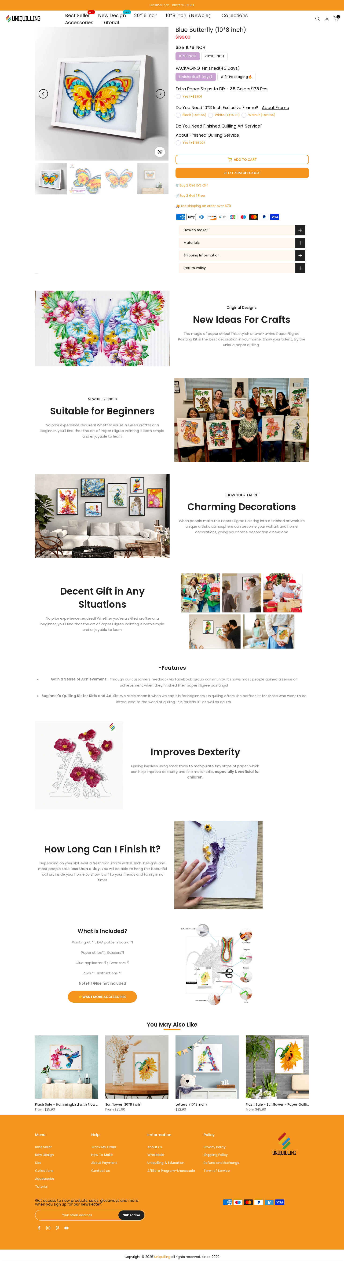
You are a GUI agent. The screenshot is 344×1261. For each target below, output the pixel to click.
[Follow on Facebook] (39, 1228)
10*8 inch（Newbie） (189, 15)
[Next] (160, 94)
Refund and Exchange (221, 1162)
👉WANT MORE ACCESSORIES (102, 996)
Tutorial (110, 22)
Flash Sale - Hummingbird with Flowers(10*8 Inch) (77, 1104)
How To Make (102, 1154)
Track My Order (103, 1147)
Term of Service (217, 1170)
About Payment (104, 1162)
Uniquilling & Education (165, 1162)
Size (38, 1162)
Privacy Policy (215, 1147)
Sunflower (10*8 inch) (123, 1104)
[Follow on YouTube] (66, 1228)
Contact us (100, 1170)
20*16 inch (145, 15)
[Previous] (43, 94)
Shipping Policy (216, 1154)
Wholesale (155, 1154)
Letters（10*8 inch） (192, 1104)
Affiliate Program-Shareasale (171, 1170)
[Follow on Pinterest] (57, 1228)
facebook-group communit (199, 679)
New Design (114, 15)
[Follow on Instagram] (48, 1228)
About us (154, 1147)
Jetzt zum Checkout (242, 173)
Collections (234, 15)
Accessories (79, 22)
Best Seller (79, 15)
